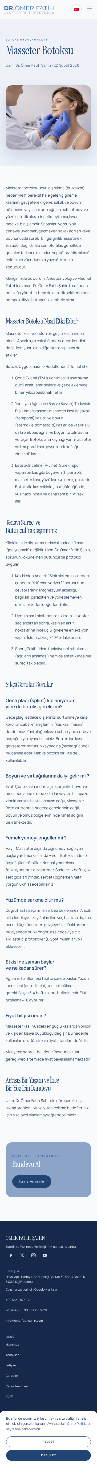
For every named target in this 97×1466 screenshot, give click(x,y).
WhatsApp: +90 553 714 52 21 (26, 1310)
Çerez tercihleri (17, 1386)
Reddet (49, 1442)
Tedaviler (12, 1355)
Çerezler (12, 1375)
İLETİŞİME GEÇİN (31, 1181)
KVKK (9, 1396)
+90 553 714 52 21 (18, 1300)
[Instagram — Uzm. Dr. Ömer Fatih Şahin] (33, 1255)
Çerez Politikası (78, 1423)
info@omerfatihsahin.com (24, 1320)
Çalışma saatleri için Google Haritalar (31, 1289)
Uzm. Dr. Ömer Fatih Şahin (28, 65)
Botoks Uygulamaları (27, 39)
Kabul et (48, 1455)
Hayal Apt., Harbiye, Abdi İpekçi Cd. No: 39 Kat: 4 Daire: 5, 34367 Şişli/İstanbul (46, 1279)
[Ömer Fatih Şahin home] (29, 9)
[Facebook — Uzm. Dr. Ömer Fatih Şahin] (11, 1255)
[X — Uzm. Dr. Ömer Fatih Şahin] (22, 1255)
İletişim (11, 1365)
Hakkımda (12, 1344)
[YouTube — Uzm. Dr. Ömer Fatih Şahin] (45, 1255)
